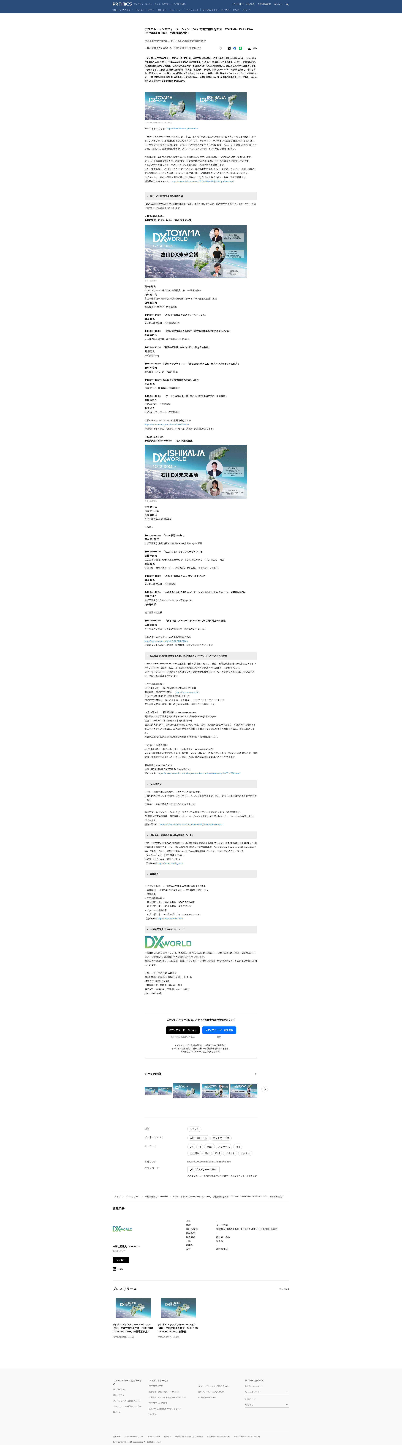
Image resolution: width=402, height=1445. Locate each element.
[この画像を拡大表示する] (158, 1091)
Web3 (209, 1146)
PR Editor (153, 1414)
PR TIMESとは (119, 1389)
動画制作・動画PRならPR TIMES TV (164, 1391)
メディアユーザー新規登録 (219, 1030)
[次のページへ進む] (264, 1089)
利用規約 (167, 1436)
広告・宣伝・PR (198, 1138)
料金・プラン (118, 1395)
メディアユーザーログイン (183, 1030)
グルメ (236, 9)
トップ (117, 1196)
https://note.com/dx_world (170, 863)
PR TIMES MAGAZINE (158, 1403)
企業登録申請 (264, 4)
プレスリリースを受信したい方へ (127, 1400)
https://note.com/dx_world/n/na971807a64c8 (167, 424)
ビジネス (225, 9)
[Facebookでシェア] (234, 48)
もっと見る (284, 1289)
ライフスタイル (210, 9)
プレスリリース (132, 1196)
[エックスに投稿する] (229, 48)
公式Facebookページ (254, 1386)
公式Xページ (250, 1398)
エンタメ (162, 9)
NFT (238, 1146)
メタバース (224, 1146)
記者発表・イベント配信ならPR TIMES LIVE (167, 1397)
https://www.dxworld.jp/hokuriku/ (182, 128)
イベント (194, 1129)
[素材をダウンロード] (249, 48)
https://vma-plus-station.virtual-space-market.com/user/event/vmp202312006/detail (199, 773)
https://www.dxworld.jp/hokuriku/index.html (209, 1161)
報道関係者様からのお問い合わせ (189, 1436)
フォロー (121, 1259)
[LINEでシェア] (240, 48)
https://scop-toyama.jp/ (187, 692)
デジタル (245, 1153)
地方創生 (194, 1153)
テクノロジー (126, 9)
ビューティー (176, 9)
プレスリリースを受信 (243, 4)
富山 (207, 1153)
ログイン (278, 4)
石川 (217, 1153)
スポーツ (246, 9)
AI (200, 1146)
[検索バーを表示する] (287, 4)
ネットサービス (221, 1138)
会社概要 (117, 1436)
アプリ (151, 9)
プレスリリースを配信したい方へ (127, 1406)
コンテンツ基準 (153, 1436)
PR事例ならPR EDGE (207, 1397)
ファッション (192, 9)
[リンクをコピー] (254, 48)
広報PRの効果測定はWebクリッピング (165, 1408)
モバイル (140, 9)
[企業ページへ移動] (122, 1230)
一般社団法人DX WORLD (156, 1196)
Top (115, 9)
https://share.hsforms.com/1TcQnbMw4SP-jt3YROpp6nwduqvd (203, 181)
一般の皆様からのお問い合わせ (247, 1436)
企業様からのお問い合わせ (218, 1436)
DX (191, 1146)
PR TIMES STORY (156, 1386)
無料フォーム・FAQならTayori (211, 1391)
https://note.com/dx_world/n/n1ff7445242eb (166, 641)
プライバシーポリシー (133, 1436)
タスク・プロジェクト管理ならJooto (213, 1386)
